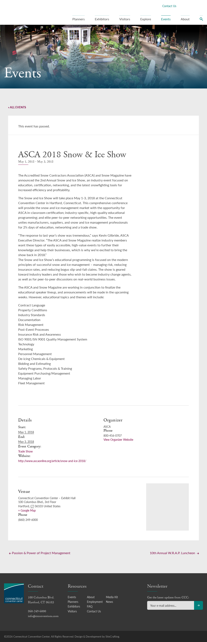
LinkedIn (194, 5)
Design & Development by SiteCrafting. (97, 636)
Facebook (181, 5)
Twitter (188, 5)
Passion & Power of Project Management (40, 552)
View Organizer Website (118, 439)
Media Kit (112, 597)
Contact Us (169, 5)
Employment (95, 601)
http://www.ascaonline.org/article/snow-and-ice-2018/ (52, 461)
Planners (78, 19)
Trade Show (25, 451)
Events (166, 19)
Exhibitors (102, 19)
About (185, 19)
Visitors (124, 19)
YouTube (201, 5)
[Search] (201, 20)
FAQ (89, 606)
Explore (145, 19)
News (109, 601)
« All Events (17, 107)
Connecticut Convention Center (30, 12)
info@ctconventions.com (43, 616)
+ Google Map (27, 510)
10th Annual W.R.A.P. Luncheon (173, 552)
